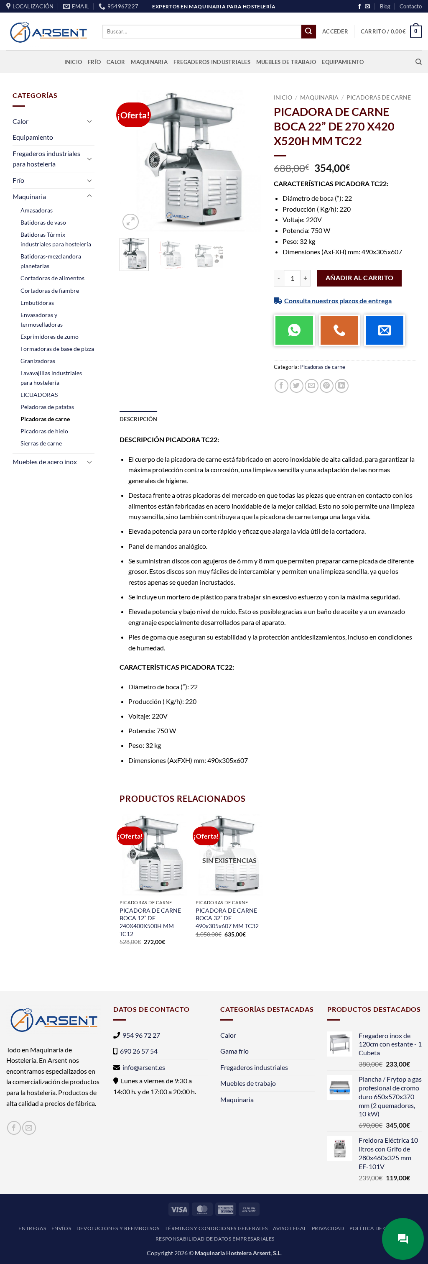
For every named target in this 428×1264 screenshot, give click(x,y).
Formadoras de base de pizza (57, 348)
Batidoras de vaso (43, 222)
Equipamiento (343, 62)
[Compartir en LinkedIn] (342, 386)
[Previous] (132, 161)
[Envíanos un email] (367, 7)
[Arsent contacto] (384, 330)
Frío (94, 62)
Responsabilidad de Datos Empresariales (215, 1239)
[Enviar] (308, 32)
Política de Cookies (378, 1228)
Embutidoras (37, 302)
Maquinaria (149, 62)
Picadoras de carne (45, 418)
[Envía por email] (311, 386)
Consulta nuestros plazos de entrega (338, 300)
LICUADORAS (39, 394)
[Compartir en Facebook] (281, 386)
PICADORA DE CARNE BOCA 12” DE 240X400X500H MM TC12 (150, 922)
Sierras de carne (41, 443)
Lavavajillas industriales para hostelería (51, 377)
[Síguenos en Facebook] (359, 7)
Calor (116, 62)
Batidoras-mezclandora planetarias (50, 261)
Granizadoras (37, 360)
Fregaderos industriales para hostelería (46, 158)
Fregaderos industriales (211, 62)
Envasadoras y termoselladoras (41, 319)
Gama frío (234, 1051)
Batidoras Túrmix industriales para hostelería (55, 239)
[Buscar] (418, 62)
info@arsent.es (143, 1067)
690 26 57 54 (139, 1051)
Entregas (32, 1228)
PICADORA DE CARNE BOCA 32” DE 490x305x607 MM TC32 (227, 918)
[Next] (247, 161)
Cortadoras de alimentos (52, 277)
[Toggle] (89, 121)
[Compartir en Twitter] (296, 386)
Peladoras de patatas (47, 406)
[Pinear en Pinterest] (327, 386)
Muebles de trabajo (286, 62)
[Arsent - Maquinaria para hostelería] (48, 31)
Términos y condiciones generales (216, 1228)
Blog (385, 6)
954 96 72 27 (141, 1035)
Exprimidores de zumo (49, 336)
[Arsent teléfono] (339, 330)
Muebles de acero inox (45, 462)
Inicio (73, 62)
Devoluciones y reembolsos (118, 1228)
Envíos (61, 1228)
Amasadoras (36, 210)
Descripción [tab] (138, 419)
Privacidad (328, 1228)
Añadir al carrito (360, 277)
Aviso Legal (289, 1228)
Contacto (411, 6)
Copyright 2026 (167, 1252)
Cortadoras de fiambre (49, 290)
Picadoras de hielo (44, 431)
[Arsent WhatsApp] (294, 330)
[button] (335, 31)
